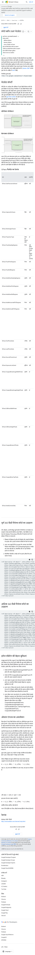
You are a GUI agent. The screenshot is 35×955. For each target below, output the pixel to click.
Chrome (3, 899)
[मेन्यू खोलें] (2, 2)
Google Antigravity (6, 907)
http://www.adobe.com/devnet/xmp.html (13, 821)
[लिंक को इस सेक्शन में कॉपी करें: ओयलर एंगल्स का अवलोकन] (26, 717)
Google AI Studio (5, 904)
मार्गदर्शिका (21, 20)
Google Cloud (4, 910)
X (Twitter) (4, 886)
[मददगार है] (18, 24)
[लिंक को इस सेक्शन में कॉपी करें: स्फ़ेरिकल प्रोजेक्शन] (15, 111)
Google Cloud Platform (7, 934)
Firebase (3, 902)
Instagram (4, 881)
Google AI (3, 937)
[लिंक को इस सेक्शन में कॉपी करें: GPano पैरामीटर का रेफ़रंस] (20, 170)
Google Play (4, 913)
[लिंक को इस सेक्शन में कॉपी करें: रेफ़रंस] (8, 815)
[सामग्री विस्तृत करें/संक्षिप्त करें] (18, 36)
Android (3, 896)
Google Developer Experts (8, 862)
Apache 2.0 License (6, 842)
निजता (6, 947)
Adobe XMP (26, 68)
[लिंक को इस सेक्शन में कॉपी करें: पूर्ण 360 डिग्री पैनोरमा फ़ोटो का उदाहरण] (3, 526)
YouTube (3, 889)
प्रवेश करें (31, 2)
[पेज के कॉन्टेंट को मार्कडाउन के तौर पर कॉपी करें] (28, 31)
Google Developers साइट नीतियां (8, 844)
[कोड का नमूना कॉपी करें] (32, 559)
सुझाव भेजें (5, 27)
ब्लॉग (2, 875)
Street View (13, 2)
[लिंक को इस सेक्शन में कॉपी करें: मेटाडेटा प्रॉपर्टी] (14, 82)
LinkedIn (3, 883)
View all (3, 915)
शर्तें (2, 947)
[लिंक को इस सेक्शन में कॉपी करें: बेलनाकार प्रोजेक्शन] (15, 134)
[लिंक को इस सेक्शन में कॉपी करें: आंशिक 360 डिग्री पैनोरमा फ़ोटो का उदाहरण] (9, 607)
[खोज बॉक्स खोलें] (27, 2)
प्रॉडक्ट (8, 20)
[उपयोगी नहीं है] (21, 24)
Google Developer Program (8, 857)
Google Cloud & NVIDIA (7, 868)
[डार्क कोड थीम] (29, 559)
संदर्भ (13, 70)
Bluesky (3, 878)
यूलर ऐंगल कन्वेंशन (11, 97)
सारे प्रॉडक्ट (3, 940)
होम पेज (3, 20)
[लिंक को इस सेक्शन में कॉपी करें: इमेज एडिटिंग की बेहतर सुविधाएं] (28, 656)
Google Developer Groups (8, 860)
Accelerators (4, 865)
